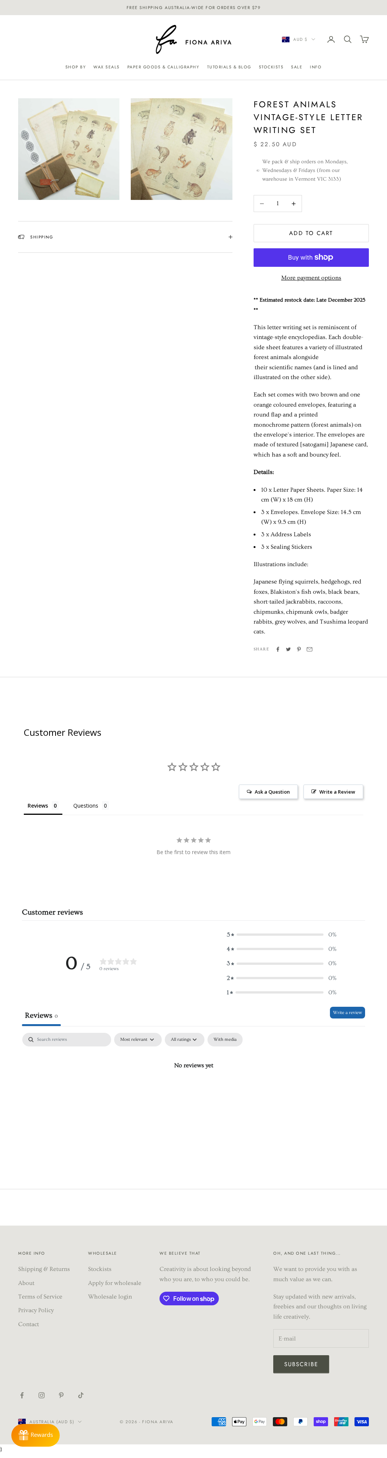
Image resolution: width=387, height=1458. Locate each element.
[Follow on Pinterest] (61, 1395)
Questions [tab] (85, 805)
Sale (296, 67)
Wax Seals (106, 67)
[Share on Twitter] (288, 649)
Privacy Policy (36, 1310)
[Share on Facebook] (278, 649)
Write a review (347, 1012)
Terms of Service (40, 1296)
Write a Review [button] (337, 791)
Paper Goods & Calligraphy (163, 67)
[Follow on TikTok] (81, 1395)
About (26, 1283)
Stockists (271, 67)
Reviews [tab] (38, 805)
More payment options (311, 277)
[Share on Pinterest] (299, 649)
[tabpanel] (193, 1090)
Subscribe (301, 1364)
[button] (281, 934)
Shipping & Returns (44, 1269)
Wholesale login (110, 1296)
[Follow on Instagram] (41, 1395)
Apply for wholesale (114, 1283)
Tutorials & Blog (229, 67)
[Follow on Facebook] (22, 1395)
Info (316, 67)
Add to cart (311, 233)
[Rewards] (35, 1435)
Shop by (75, 67)
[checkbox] (225, 1039)
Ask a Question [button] (272, 791)
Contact (28, 1324)
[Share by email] (310, 649)
